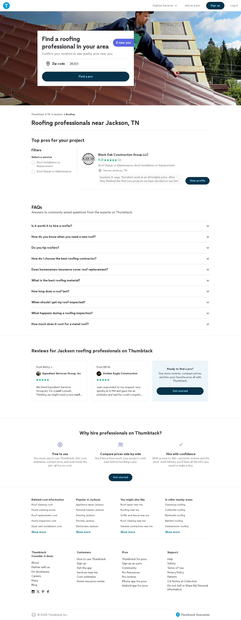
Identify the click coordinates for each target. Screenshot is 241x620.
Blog (34, 585)
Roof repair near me (131, 504)
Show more (38, 532)
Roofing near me (129, 510)
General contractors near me (136, 526)
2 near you (123, 42)
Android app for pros (135, 585)
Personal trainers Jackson (90, 510)
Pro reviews (129, 576)
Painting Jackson (85, 515)
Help (170, 559)
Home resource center (91, 581)
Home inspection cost (43, 521)
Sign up (81, 563)
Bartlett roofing (174, 521)
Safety (171, 563)
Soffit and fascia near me (134, 515)
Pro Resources (131, 572)
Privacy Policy (175, 572)
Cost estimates (86, 576)
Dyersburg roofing (175, 504)
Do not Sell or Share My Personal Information (187, 587)
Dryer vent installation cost (46, 526)
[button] (120, 226)
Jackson (58, 114)
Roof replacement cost (44, 515)
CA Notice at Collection (182, 581)
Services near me (87, 572)
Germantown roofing (176, 526)
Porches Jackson (85, 521)
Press (34, 580)
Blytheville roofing (175, 515)
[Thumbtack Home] (6, 5)
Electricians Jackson (87, 526)
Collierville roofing (175, 510)
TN (48, 114)
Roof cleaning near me (133, 521)
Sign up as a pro (132, 563)
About (35, 562)
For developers (40, 571)
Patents (172, 576)
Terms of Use (175, 568)
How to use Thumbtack (91, 559)
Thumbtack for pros (134, 559)
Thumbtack (37, 114)
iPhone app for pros (134, 581)
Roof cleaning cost (42, 504)
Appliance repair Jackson (90, 504)
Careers (36, 576)
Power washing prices (43, 510)
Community (129, 568)
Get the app (84, 568)
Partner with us (40, 567)
